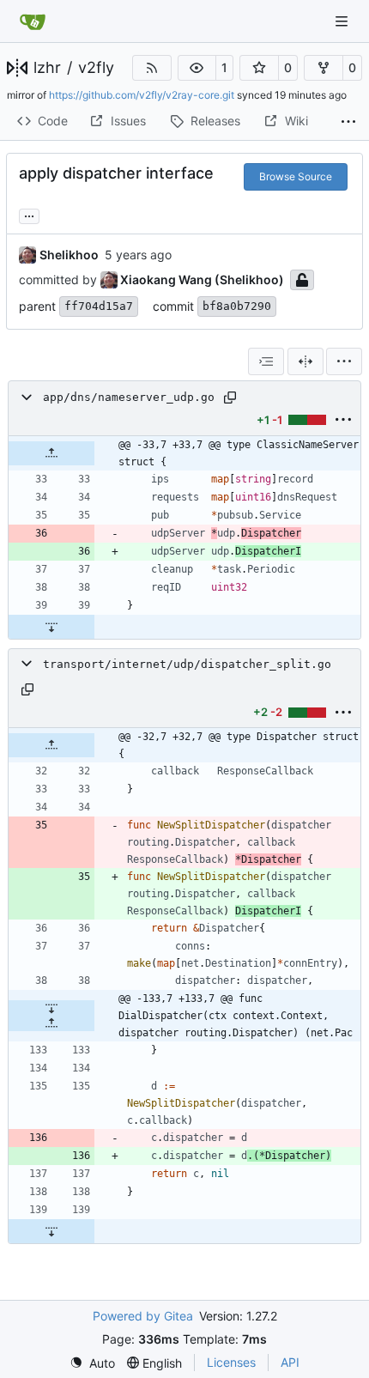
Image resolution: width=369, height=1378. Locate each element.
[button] (197, 68)
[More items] (348, 122)
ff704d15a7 (98, 306)
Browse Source (295, 176)
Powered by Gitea (143, 1315)
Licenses (231, 1362)
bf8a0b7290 (237, 306)
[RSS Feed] (152, 68)
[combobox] (266, 361)
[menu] (344, 361)
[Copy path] (230, 397)
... (29, 214)
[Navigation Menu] (343, 21)
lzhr (47, 67)
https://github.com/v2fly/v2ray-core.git (141, 94)
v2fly (96, 67)
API (290, 1362)
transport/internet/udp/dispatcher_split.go (187, 664)
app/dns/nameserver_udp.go (129, 397)
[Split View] (305, 361)
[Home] (33, 21)
